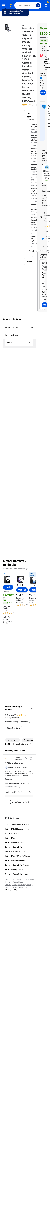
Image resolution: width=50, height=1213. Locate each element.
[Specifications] (31, 335)
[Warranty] (29, 342)
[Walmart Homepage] (10, 5)
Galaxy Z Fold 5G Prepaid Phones (17, 856)
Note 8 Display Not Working (15, 851)
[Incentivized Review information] (20, 787)
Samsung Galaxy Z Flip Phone (16, 874)
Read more (9, 779)
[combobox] (27, 5)
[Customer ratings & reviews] (31, 708)
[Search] (38, 5)
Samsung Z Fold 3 (12, 833)
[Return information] (41, 88)
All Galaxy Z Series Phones (15, 860)
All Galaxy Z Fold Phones (14, 842)
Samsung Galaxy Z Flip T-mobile (17, 865)
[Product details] (31, 327)
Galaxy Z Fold (10, 838)
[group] (32, 104)
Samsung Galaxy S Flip (13, 847)
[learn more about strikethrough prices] (48, 37)
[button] (28, 116)
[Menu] (4, 5)
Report (31, 792)
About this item (12, 319)
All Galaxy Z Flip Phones (14, 869)
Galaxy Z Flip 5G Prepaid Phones (17, 829)
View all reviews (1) (19, 802)
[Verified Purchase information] (26, 758)
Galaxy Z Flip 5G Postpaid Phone (17, 824)
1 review (16, 718)
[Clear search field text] (34, 5)
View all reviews (13, 728)
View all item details (36, 251)
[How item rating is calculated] (30, 722)
